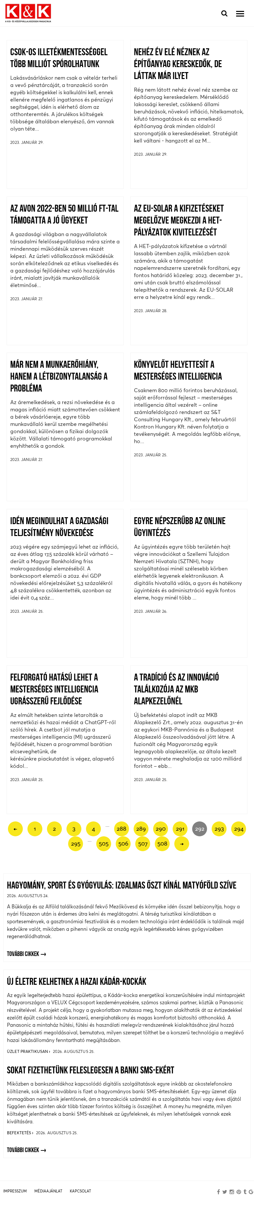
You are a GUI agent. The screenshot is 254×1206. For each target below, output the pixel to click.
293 (219, 828)
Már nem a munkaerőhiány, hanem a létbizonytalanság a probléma (58, 377)
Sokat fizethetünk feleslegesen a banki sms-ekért (90, 1071)
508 (162, 843)
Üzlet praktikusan (28, 1051)
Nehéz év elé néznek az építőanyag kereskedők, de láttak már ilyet (178, 65)
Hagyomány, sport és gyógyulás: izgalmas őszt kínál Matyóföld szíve (121, 886)
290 (161, 828)
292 (199, 828)
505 (103, 843)
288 (121, 828)
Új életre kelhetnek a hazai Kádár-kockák (76, 982)
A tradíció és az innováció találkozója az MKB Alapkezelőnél (176, 690)
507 (143, 843)
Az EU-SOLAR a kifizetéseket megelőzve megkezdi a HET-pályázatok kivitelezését (179, 221)
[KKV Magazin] (28, 13)
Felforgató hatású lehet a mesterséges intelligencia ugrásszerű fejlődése (54, 690)
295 (75, 843)
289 (141, 828)
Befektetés (19, 1132)
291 (180, 828)
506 (123, 843)
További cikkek (23, 954)
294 (238, 828)
